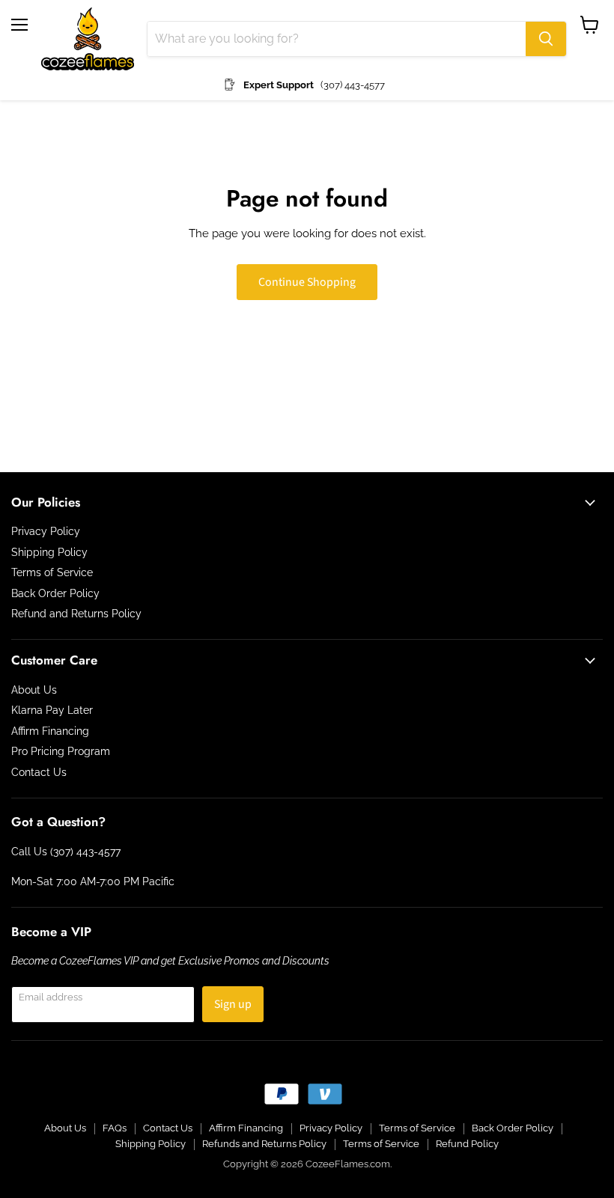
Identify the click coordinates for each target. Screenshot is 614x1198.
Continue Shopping (307, 282)
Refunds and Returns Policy (264, 1143)
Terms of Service (52, 572)
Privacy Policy (45, 531)
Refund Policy (467, 1143)
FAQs (115, 1128)
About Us (34, 690)
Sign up (233, 1004)
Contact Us (39, 772)
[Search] (546, 39)
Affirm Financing (50, 731)
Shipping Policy (49, 552)
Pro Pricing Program (60, 751)
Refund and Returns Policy (76, 614)
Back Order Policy (55, 593)
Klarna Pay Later (52, 710)
